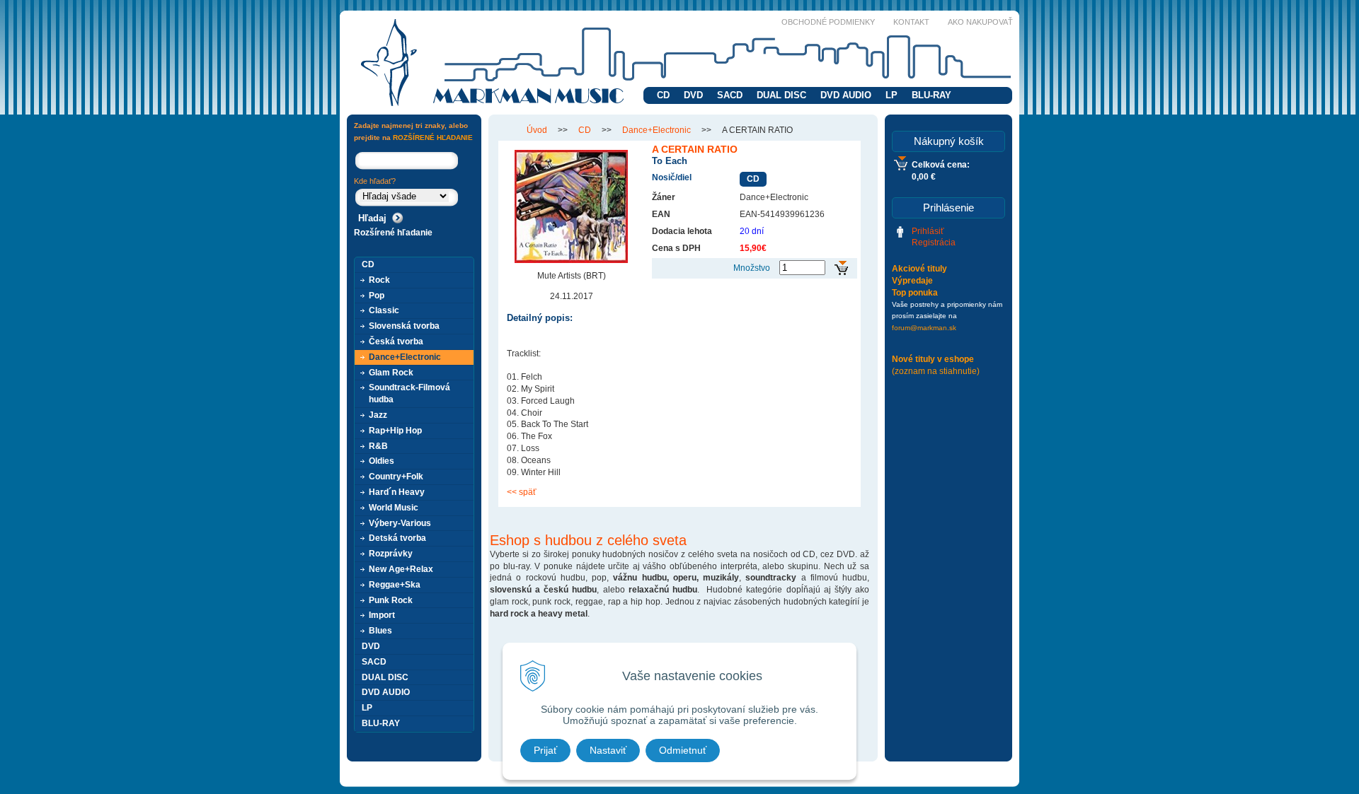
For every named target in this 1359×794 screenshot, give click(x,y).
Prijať (545, 750)
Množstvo (751, 268)
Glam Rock (391, 373)
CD (663, 95)
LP (891, 95)
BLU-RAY (931, 95)
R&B (378, 446)
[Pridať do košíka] (841, 268)
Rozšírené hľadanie (393, 233)
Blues (380, 631)
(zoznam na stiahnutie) (936, 371)
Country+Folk (396, 476)
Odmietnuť (682, 750)
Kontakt (911, 22)
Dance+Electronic (656, 130)
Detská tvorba (397, 538)
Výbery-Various (400, 523)
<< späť (522, 492)
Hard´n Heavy (397, 492)
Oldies (381, 461)
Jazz (378, 415)
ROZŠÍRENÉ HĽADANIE (433, 137)
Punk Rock (391, 600)
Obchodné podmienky (828, 22)
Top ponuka (915, 293)
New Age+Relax (401, 569)
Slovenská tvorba (404, 326)
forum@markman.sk (924, 328)
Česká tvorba (396, 341)
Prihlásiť (928, 231)
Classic (384, 310)
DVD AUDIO (845, 95)
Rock (379, 280)
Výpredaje (912, 281)
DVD (693, 95)
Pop (376, 295)
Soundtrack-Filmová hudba (409, 393)
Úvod (537, 130)
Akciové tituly (919, 269)
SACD (729, 95)
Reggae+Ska (394, 585)
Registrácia (934, 242)
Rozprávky (391, 554)
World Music (393, 508)
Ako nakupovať (980, 22)
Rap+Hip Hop (395, 431)
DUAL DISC (781, 95)
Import (382, 615)
